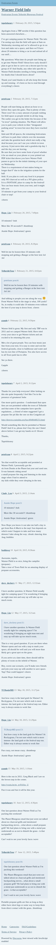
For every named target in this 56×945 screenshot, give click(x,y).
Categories (14, 927)
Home (4, 927)
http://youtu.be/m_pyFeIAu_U (15, 785)
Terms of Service (9, 932)
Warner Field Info (16, 10)
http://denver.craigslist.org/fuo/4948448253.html (23, 420)
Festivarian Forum (9, 3)
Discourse (17, 938)
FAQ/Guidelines (29, 927)
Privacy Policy (25, 932)
